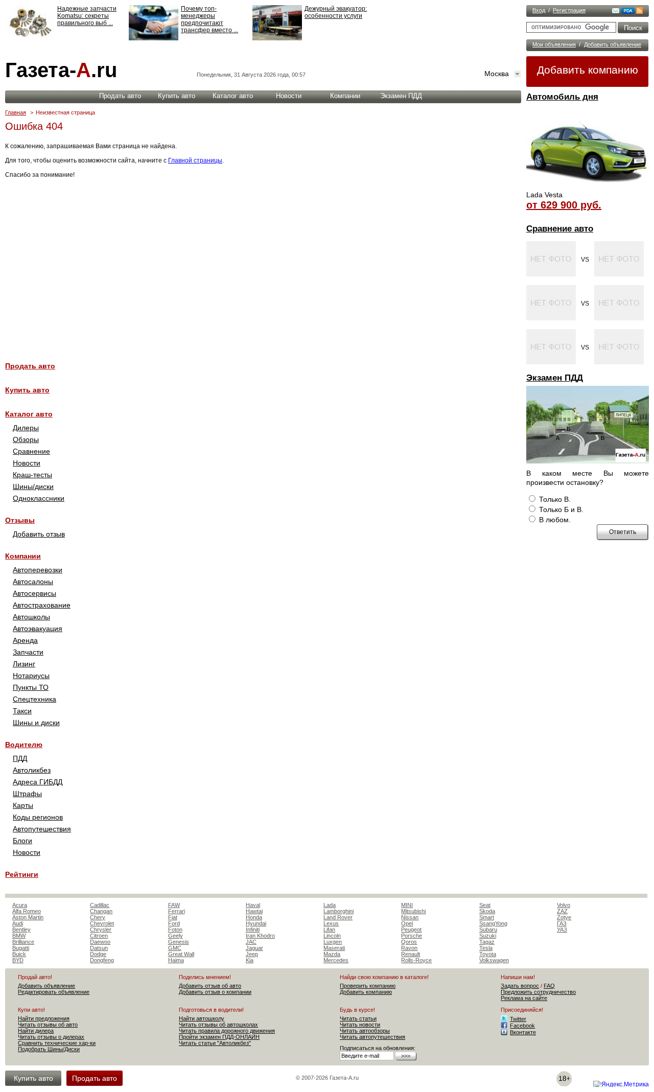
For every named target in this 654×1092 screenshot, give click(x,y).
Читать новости (360, 1024)
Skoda (487, 911)
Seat (485, 905)
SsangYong (493, 923)
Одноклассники (38, 498)
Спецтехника (34, 699)
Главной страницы (195, 160)
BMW (19, 936)
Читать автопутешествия (372, 1037)
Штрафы (27, 793)
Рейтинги (21, 874)
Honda (254, 917)
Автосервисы (34, 593)
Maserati (334, 948)
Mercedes (335, 960)
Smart (486, 917)
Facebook (522, 1026)
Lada (329, 905)
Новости (288, 96)
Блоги (22, 841)
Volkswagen (494, 960)
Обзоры (26, 439)
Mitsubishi (413, 911)
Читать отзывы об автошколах (218, 1024)
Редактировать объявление (53, 992)
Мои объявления (554, 44)
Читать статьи (358, 1018)
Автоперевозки (37, 570)
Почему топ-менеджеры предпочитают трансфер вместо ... (209, 19)
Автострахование (42, 605)
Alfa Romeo (26, 911)
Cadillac (99, 905)
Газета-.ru (61, 70)
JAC (251, 942)
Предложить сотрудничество (538, 992)
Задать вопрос (520, 986)
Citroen (99, 936)
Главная (15, 112)
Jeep (252, 954)
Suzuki (487, 936)
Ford (174, 923)
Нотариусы (31, 675)
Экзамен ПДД (554, 378)
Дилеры (26, 428)
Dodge (98, 954)
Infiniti (253, 929)
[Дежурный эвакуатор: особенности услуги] (277, 38)
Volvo (563, 905)
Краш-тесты (32, 475)
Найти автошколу (201, 1018)
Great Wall (181, 954)
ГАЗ (562, 923)
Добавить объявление (612, 44)
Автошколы (31, 617)
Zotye (564, 917)
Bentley (21, 929)
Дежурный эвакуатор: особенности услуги (336, 12)
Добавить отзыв (39, 534)
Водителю (23, 744)
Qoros (409, 942)
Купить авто (176, 96)
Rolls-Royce (416, 960)
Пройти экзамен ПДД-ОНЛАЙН (219, 1037)
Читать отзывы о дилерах (51, 1037)
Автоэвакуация (37, 628)
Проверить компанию (367, 986)
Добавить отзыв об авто (210, 986)
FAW (174, 905)
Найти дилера (36, 1031)
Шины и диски (36, 722)
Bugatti (20, 948)
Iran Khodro (260, 936)
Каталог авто (233, 96)
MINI (407, 905)
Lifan (329, 929)
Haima (176, 960)
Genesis (178, 942)
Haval (253, 905)
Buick (19, 954)
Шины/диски (33, 486)
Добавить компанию (587, 70)
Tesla (486, 948)
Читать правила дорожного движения (227, 1031)
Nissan (409, 917)
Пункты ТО (31, 687)
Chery (97, 917)
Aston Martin (27, 917)
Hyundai (256, 923)
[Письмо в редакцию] (616, 12)
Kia (249, 960)
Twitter (518, 1019)
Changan (101, 911)
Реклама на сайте (524, 998)
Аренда (25, 640)
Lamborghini (338, 911)
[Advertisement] (260, 264)
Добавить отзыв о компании (215, 992)
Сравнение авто (559, 229)
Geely (175, 936)
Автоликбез (32, 770)
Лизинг (24, 664)
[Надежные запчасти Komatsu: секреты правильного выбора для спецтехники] (30, 38)
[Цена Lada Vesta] (587, 187)
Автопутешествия (42, 829)
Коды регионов (38, 817)
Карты (23, 805)
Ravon (409, 948)
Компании (345, 96)
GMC (174, 948)
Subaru (488, 929)
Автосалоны (33, 581)
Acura (19, 905)
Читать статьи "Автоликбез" (215, 1043)
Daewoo (100, 942)
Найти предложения (43, 1018)
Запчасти (28, 652)
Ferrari (176, 911)
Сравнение (31, 451)
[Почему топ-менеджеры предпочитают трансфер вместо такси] (153, 38)
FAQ (549, 986)
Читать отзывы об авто (48, 1024)
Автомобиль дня (562, 97)
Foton (175, 929)
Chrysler (100, 929)
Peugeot (411, 929)
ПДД (20, 758)
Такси (22, 711)
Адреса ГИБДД (37, 782)
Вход (538, 10)
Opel (407, 923)
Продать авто (120, 96)
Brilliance (23, 942)
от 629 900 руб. (563, 205)
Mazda (331, 954)
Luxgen (332, 942)
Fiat (172, 917)
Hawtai (254, 911)
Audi (17, 923)
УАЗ (562, 929)
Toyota (487, 954)
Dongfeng (102, 960)
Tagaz (487, 942)
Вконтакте (523, 1032)
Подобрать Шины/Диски (49, 1049)
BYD (18, 960)
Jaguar (254, 948)
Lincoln (332, 936)
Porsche (411, 936)
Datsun (99, 948)
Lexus (331, 923)
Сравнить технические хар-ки (57, 1043)
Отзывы (20, 520)
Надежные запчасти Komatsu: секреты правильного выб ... (86, 16)
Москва (496, 73)
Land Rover (338, 917)
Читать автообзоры (365, 1031)
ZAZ (562, 911)
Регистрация (569, 10)
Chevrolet (102, 923)
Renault (410, 954)
